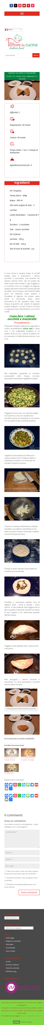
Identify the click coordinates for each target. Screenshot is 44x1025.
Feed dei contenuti (12, 965)
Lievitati (18, 76)
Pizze (24, 76)
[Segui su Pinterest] (28, 5)
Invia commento (29, 892)
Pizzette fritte (9, 773)
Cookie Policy (25, 1016)
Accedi (8, 961)
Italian (10, 30)
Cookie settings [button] (26, 1022)
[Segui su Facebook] (11, 5)
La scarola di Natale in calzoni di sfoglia (28, 759)
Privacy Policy (38, 1016)
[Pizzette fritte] (11, 768)
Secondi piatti (10, 948)
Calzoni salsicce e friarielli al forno (10, 759)
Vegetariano (30, 76)
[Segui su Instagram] (20, 5)
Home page (10, 938)
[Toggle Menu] (22, 14)
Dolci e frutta (10, 951)
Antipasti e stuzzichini (13, 941)
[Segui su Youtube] (24, 5)
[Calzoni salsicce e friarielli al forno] (11, 752)
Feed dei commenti (12, 968)
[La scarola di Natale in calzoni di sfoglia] (28, 752)
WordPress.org (11, 971)
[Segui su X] (15, 5)
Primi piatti (9, 944)
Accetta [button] (16, 1022)
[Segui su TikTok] (32, 5)
